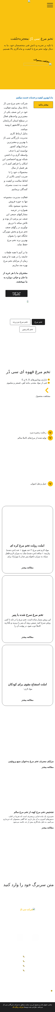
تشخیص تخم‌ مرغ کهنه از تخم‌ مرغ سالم (34, 812)
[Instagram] (35, 937)
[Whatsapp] (20, 937)
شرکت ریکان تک (18, 1007)
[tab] (38, 322)
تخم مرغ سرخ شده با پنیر (27, 614)
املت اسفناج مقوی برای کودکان (27, 684)
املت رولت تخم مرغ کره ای (27, 545)
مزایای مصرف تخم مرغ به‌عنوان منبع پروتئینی (31, 761)
